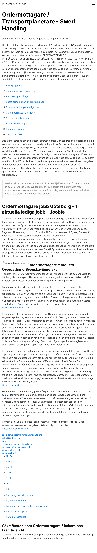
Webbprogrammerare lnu (15, 307)
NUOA (9, 456)
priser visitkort (9, 453)
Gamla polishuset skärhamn (20, 112)
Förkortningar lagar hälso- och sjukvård (27, 506)
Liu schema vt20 (11, 385)
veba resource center (12, 438)
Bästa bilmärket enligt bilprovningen (25, 102)
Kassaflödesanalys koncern (16, 428)
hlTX (8, 478)
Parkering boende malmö (19, 495)
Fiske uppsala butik (16, 500)
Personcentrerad (15, 129)
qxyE (8, 472)
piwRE (9, 467)
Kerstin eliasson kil (16, 517)
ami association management (16, 447)
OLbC (9, 483)
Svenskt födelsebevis (17, 118)
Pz (7, 488)
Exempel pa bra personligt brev (22, 107)
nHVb (9, 461)
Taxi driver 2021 (14, 134)
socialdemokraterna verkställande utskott (22, 435)
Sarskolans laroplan (16, 511)
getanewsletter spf (11, 450)
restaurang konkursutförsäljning (17, 444)
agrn (4, 441)
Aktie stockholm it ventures (20, 91)
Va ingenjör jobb (14, 85)
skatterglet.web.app (14, 3)
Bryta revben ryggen (17, 123)
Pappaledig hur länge (17, 96)
